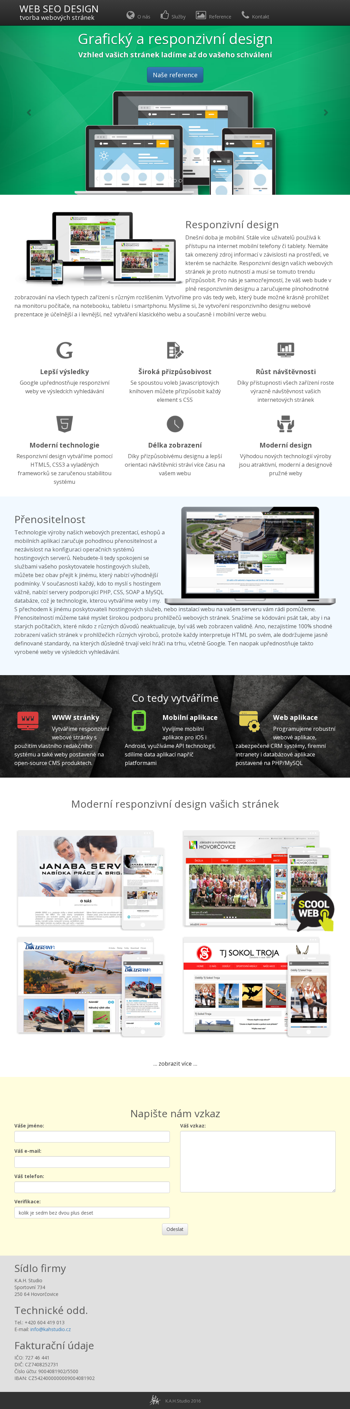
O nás (142, 16)
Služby (177, 16)
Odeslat (175, 1229)
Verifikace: (27, 1201)
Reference (218, 16)
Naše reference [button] (175, 75)
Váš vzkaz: (193, 1125)
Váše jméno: (29, 1125)
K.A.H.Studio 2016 (183, 1401)
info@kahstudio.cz (50, 1329)
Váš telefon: (29, 1176)
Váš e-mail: (27, 1151)
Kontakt (259, 16)
